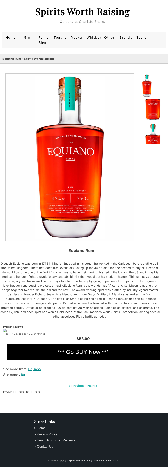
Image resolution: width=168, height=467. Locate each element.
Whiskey (93, 37)
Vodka (76, 37)
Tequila (60, 37)
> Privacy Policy (46, 434)
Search (142, 37)
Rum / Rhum (43, 40)
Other (109, 37)
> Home (40, 428)
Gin (27, 37)
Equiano (34, 369)
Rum (24, 375)
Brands (126, 37)
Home (11, 37)
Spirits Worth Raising (82, 11)
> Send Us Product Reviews (54, 440)
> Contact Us (43, 446)
